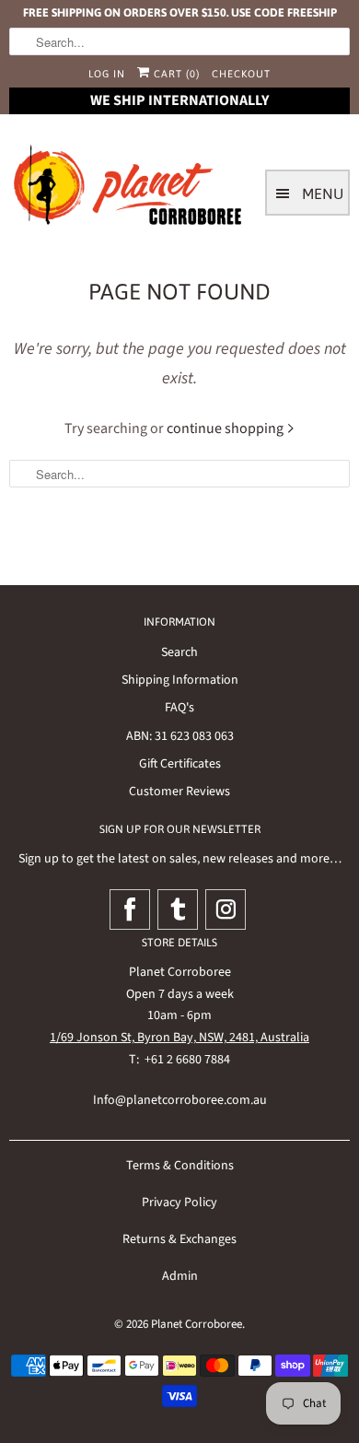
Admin (180, 1276)
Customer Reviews (179, 791)
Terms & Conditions (180, 1165)
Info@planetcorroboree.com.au (180, 1100)
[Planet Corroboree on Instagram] (225, 909)
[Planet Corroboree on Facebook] (130, 909)
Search (179, 652)
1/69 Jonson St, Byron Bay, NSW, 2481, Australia (179, 1037)
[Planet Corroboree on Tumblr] (177, 909)
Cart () (175, 73)
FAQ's (179, 707)
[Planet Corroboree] (129, 189)
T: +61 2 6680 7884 (179, 1059)
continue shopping (226, 428)
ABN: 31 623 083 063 (180, 736)
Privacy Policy (179, 1202)
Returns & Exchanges (179, 1239)
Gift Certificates (180, 764)
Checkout (241, 73)
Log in (106, 73)
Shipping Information (180, 680)
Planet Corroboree (196, 1324)
